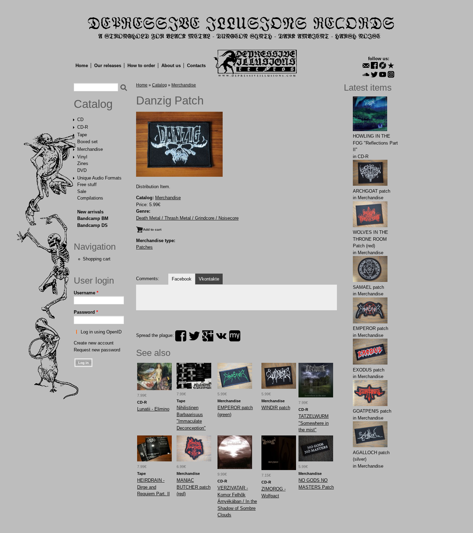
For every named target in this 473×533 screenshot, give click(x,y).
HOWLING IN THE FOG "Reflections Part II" (375, 143)
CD (80, 119)
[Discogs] (382, 65)
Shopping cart (96, 258)
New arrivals (90, 211)
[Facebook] (374, 65)
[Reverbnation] (390, 65)
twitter (194, 335)
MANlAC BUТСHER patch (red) (194, 487)
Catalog (93, 104)
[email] (366, 65)
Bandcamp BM (92, 218)
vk (221, 335)
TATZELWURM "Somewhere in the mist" (313, 423)
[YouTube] (382, 74)
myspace (234, 335)
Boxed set (87, 141)
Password (86, 312)
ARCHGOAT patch (371, 191)
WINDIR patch (275, 407)
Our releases (107, 65)
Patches (144, 247)
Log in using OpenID (101, 331)
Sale (81, 191)
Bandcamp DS (92, 225)
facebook (180, 335)
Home (81, 65)
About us (171, 65)
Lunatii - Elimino (153, 409)
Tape (82, 134)
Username (86, 292)
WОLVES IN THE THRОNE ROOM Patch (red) (370, 239)
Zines (82, 163)
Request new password (97, 349)
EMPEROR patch (370, 328)
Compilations (90, 198)
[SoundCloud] (366, 74)
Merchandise (90, 149)
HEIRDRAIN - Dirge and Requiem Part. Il (153, 487)
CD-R (82, 127)
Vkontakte (209, 279)
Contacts (196, 65)
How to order (141, 65)
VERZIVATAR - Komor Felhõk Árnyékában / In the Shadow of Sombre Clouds (237, 501)
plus (207, 335)
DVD (82, 170)
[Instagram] (390, 74)
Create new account (94, 343)
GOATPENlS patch (372, 411)
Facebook (181, 279)
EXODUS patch (368, 370)
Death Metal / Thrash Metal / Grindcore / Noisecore (187, 218)
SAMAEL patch (368, 287)
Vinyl (82, 156)
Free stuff (87, 184)
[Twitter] (374, 74)
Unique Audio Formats (99, 178)
